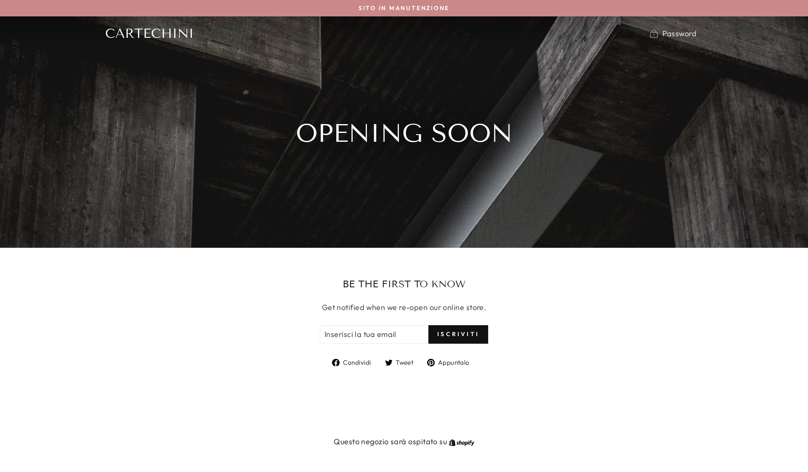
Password (679, 33)
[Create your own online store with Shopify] (461, 441)
